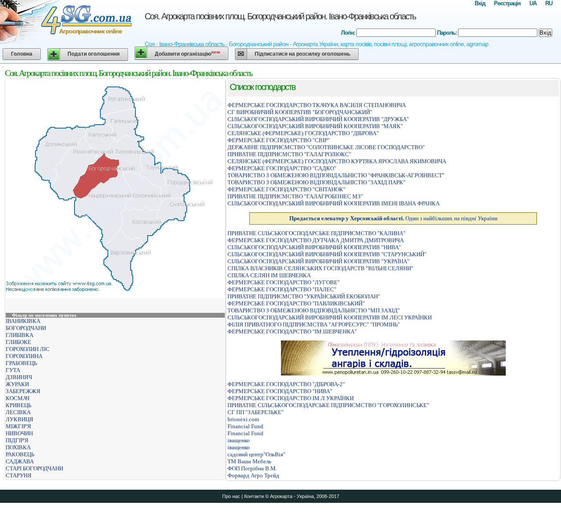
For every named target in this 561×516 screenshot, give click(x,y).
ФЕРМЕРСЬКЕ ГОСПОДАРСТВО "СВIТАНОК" (286, 189)
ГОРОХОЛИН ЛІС (28, 349)
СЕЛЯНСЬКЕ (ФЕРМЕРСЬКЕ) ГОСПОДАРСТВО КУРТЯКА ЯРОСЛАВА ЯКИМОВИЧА (336, 161)
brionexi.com (243, 419)
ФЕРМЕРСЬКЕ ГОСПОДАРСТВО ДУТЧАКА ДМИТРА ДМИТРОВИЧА (315, 240)
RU (548, 3)
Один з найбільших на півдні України (393, 218)
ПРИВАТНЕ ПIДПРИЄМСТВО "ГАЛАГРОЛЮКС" (289, 154)
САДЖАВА (20, 461)
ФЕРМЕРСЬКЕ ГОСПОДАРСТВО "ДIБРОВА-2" (286, 384)
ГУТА (13, 370)
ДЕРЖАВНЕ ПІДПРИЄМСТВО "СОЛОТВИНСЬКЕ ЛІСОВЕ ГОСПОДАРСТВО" (326, 147)
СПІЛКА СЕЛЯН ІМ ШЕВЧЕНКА (269, 275)
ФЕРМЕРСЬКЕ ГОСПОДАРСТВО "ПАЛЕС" (281, 289)
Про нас (231, 496)
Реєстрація (507, 3)
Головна (21, 54)
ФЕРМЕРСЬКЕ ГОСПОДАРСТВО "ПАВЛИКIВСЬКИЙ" (296, 303)
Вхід (480, 3)
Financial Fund (245, 426)
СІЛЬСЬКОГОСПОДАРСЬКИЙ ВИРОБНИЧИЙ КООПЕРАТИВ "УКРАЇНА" (318, 261)
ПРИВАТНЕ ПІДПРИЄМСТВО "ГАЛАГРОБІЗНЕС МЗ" (295, 196)
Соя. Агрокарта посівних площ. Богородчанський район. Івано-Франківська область (280, 16)
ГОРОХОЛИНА (24, 356)
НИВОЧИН (19, 433)
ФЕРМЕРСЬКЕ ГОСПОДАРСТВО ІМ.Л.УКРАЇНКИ (290, 398)
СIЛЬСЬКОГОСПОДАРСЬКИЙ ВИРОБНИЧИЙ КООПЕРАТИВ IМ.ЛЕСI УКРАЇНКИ (329, 317)
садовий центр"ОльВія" (256, 454)
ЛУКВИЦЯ (19, 419)
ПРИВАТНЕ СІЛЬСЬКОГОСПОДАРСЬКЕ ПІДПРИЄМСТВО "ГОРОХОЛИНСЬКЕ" (328, 405)
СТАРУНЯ (19, 475)
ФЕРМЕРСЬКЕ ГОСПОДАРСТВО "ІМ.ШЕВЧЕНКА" (292, 331)
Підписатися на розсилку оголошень (302, 54)
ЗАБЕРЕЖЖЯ (23, 391)
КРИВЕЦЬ (18, 405)
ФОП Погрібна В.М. (252, 468)
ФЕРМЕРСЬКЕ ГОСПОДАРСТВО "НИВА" (279, 391)
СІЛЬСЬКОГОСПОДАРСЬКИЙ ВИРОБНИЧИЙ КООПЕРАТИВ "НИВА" (314, 247)
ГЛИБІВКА (19, 335)
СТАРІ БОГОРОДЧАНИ (34, 468)
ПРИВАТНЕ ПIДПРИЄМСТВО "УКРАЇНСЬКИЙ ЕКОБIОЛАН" (303, 296)
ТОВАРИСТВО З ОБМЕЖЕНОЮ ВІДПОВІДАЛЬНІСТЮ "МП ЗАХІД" (313, 310)
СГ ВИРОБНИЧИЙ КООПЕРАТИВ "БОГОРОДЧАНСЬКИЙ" (299, 112)
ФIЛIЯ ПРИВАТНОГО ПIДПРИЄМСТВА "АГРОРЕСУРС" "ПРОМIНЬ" (313, 324)
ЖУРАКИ (17, 384)
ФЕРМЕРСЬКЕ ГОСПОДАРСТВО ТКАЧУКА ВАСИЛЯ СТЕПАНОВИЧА (316, 105)
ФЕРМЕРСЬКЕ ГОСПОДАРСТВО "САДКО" (281, 168)
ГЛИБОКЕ (18, 342)
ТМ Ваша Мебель (249, 461)
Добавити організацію (187, 53)
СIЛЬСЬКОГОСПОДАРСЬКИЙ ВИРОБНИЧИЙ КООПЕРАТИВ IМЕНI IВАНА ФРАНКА (333, 203)
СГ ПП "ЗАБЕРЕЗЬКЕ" (255, 412)
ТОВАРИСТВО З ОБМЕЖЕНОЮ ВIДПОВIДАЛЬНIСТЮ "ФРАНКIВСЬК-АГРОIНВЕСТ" (335, 175)
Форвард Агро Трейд (253, 475)
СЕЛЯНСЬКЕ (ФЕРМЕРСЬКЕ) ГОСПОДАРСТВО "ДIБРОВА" (303, 133)
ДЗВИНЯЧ (19, 377)
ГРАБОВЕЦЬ (21, 363)
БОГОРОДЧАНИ (26, 328)
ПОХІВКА (18, 447)
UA (532, 3)
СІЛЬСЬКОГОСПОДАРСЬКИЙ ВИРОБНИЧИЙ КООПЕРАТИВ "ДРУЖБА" (318, 119)
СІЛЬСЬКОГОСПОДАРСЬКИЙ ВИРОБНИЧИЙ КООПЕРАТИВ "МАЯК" (315, 126)
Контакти (254, 496)
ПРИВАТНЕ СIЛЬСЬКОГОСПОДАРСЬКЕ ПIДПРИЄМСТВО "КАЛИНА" (316, 233)
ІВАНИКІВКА (23, 321)
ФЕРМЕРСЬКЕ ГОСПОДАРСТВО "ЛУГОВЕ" (283, 282)
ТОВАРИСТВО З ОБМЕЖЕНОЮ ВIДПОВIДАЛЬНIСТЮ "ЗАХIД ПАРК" (316, 182)
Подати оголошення (93, 54)
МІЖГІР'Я (18, 426)
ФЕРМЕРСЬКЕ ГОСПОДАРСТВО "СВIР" (278, 140)
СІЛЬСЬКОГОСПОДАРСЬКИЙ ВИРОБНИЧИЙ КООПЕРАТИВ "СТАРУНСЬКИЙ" (326, 254)
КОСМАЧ (17, 398)
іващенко (238, 440)
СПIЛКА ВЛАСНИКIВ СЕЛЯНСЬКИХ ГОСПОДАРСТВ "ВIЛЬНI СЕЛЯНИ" (320, 268)
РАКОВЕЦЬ (20, 454)
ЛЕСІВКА (18, 412)
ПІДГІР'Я (17, 440)
